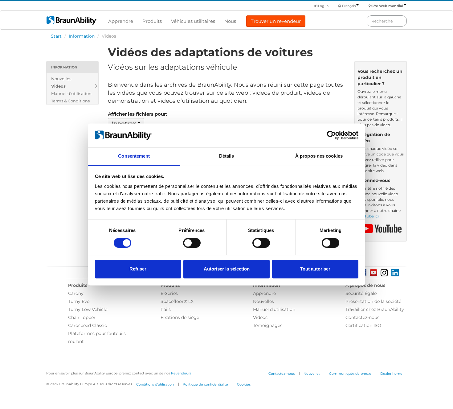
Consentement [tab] (134, 156)
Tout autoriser (315, 268)
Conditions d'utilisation (155, 384)
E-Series (169, 293)
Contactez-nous (362, 317)
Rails (166, 309)
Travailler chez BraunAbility (374, 309)
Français (349, 6)
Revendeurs (181, 373)
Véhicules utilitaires (193, 21)
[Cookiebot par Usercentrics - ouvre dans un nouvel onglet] (331, 135)
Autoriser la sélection (227, 268)
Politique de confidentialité (205, 384)
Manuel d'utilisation (71, 93)
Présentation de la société (373, 301)
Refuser (137, 268)
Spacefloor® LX (177, 301)
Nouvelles (61, 78)
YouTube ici (368, 216)
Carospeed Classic (87, 325)
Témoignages (267, 325)
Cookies (244, 384)
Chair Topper (82, 317)
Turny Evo (79, 301)
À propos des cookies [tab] (319, 156)
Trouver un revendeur (276, 21)
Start (56, 36)
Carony (76, 293)
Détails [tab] (226, 156)
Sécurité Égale (361, 293)
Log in (323, 6)
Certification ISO (363, 325)
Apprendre (120, 21)
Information (82, 36)
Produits (152, 21)
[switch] (192, 243)
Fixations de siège (180, 317)
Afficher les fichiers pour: (137, 114)
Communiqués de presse (350, 373)
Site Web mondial (387, 6)
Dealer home (391, 373)
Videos (58, 86)
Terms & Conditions (70, 100)
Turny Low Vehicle (87, 309)
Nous (230, 21)
